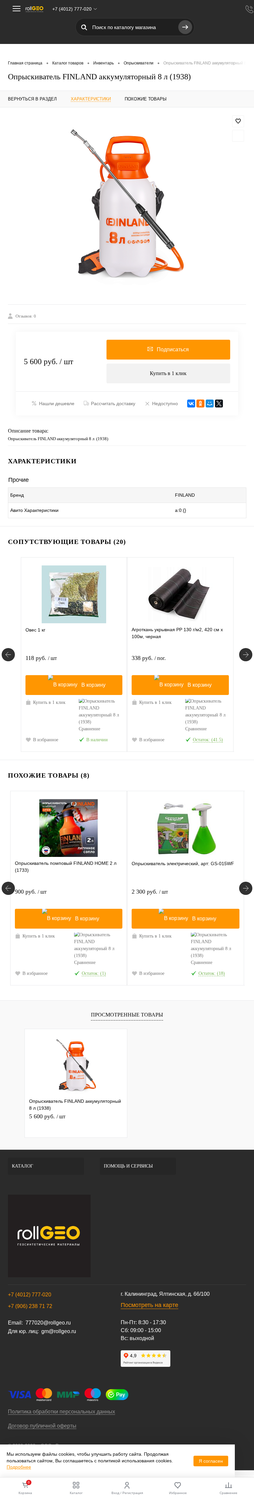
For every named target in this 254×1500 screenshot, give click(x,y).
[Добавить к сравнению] (238, 136)
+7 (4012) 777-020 (29, 1294)
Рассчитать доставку (113, 403)
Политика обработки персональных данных (61, 1411)
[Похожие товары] (8, 888)
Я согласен (211, 1461)
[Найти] (185, 27)
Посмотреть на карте (149, 1305)
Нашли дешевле (56, 403)
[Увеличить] (127, 205)
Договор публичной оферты (42, 1426)
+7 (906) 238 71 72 (30, 1306)
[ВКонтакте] (191, 403)
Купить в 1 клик (168, 373)
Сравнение (89, 728)
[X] (219, 403)
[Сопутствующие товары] (8, 654)
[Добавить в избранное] (238, 121)
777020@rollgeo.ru (48, 1323)
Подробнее (19, 1467)
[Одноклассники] (200, 403)
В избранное (45, 739)
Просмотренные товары (127, 1015)
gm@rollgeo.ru (58, 1331)
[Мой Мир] (210, 403)
